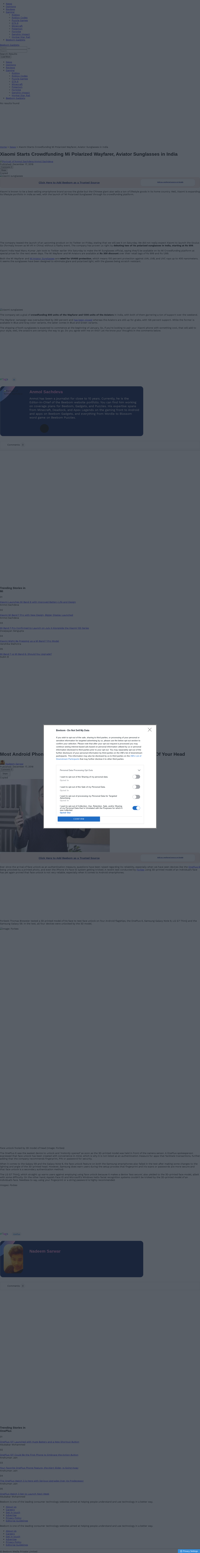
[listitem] (100, 770)
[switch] (136, 777)
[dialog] (100, 776)
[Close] (150, 730)
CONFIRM (78, 819)
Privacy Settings (190, 1551)
